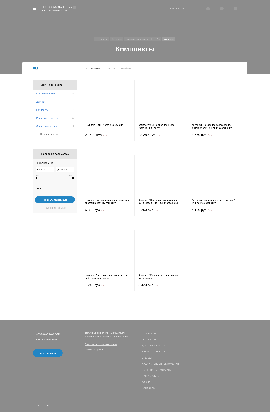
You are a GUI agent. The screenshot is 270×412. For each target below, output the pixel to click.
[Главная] (96, 39)
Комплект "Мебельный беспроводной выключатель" (158, 276)
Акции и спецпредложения (160, 364)
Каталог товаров (153, 351)
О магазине (150, 339)
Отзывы (147, 382)
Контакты (148, 388)
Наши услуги (151, 376)
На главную (150, 333)
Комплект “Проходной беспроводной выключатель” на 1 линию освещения (212, 126)
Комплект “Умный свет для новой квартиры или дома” (156, 126)
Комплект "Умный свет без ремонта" (104, 125)
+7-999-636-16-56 (57, 7)
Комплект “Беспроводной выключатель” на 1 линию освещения (213, 201)
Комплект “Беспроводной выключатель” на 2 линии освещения (106, 276)
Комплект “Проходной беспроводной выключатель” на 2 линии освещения (158, 201)
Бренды (147, 357)
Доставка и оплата (155, 345)
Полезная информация (157, 370)
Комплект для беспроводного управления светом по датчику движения (107, 201)
